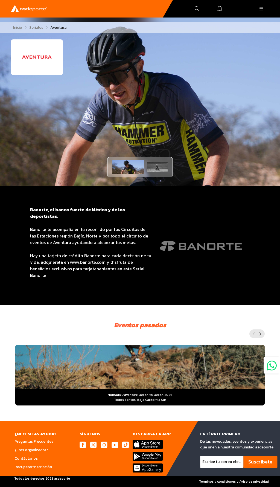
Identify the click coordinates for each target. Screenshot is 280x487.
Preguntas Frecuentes (33, 441)
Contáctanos (26, 458)
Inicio (17, 27)
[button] (128, 167)
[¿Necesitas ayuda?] (272, 365)
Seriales (36, 27)
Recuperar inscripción (33, 467)
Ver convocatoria (140, 388)
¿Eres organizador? (31, 450)
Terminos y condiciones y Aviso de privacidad (234, 481)
